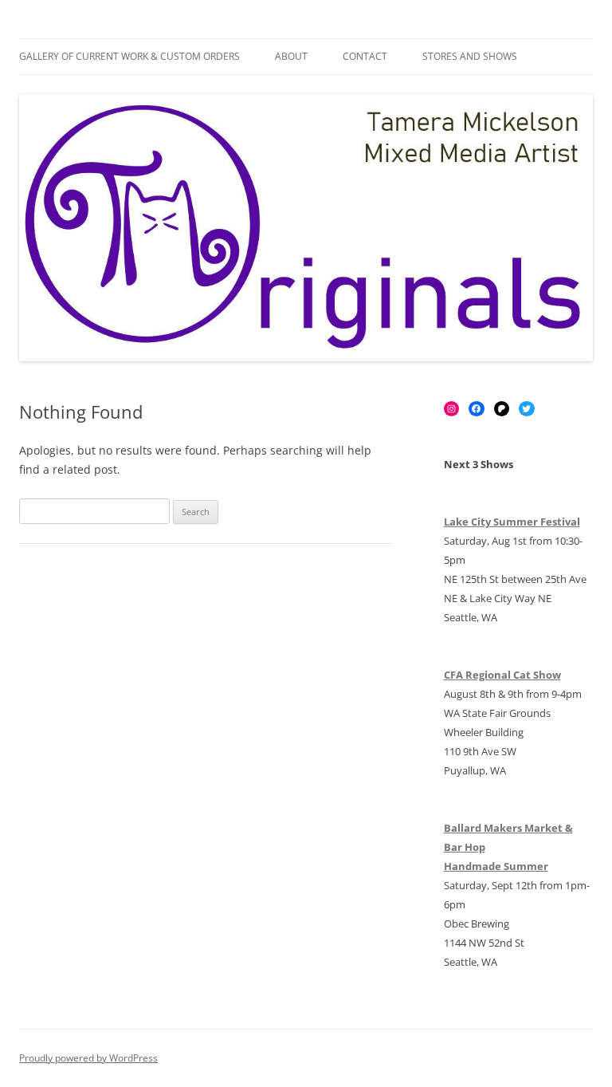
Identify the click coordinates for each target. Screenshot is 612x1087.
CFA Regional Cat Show (502, 675)
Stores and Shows (469, 56)
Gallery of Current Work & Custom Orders (129, 56)
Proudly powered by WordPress (88, 1058)
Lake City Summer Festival (512, 521)
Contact (365, 56)
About (291, 56)
